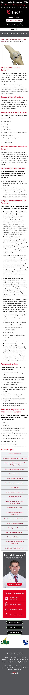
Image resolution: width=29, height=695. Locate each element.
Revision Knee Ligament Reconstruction (15, 528)
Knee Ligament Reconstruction (14, 483)
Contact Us (5, 662)
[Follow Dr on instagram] (18, 24)
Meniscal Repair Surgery (14, 507)
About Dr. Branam (14, 584)
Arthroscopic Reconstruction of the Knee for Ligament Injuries (15, 464)
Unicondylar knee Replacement (14, 548)
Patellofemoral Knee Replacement (14, 519)
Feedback (13, 659)
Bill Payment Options (16, 609)
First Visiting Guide (15, 604)
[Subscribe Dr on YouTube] (14, 24)
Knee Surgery (15, 487)
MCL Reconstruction (15, 496)
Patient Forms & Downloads (15, 598)
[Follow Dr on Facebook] (7, 24)
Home (2, 39)
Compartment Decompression (14, 469)
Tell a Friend (22, 659)
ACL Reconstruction (15, 453)
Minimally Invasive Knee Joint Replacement (14, 513)
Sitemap (4, 659)
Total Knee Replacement (14, 537)
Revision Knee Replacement (14, 532)
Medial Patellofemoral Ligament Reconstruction (14, 502)
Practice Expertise (11, 39)
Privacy (22, 657)
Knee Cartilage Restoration (15, 478)
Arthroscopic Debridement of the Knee (15, 458)
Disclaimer (14, 657)
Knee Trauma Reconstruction (15, 492)
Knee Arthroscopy (14, 474)
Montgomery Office (14, 627)
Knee (19, 39)
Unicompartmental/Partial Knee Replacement (14, 542)
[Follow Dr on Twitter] (11, 24)
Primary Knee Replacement (15, 523)
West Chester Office (14, 622)
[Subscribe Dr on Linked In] (21, 24)
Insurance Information (16, 615)
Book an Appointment (16, 20)
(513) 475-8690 (14, 17)
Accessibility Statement (19, 662)
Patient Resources (14, 593)
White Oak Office (14, 632)
